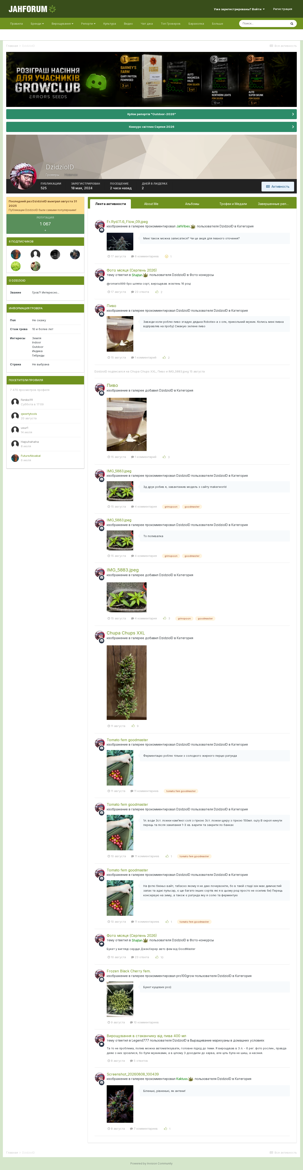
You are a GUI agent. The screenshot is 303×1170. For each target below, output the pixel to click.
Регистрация (282, 9)
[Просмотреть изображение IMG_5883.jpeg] (120, 490)
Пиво (111, 306)
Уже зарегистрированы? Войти (238, 9)
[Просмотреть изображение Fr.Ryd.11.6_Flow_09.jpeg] (120, 241)
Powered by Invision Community (151, 1163)
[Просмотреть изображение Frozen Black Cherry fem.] (120, 999)
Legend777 (140, 1040)
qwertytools (29, 414)
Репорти (87, 23)
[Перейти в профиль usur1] (15, 430)
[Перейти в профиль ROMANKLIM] (16, 266)
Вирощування (62, 23)
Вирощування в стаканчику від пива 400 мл (146, 1036)
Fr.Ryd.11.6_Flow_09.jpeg (127, 222)
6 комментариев (146, 256)
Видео (128, 23)
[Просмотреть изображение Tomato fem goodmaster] (120, 767)
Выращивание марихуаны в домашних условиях (227, 1040)
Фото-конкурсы (202, 275)
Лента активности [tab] (110, 204)
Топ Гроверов (171, 23)
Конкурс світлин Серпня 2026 (151, 126)
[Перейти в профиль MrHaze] (35, 266)
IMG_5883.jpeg (179, 371)
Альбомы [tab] (192, 204)
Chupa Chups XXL (143, 371)
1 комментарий (145, 357)
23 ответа (141, 291)
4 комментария (145, 506)
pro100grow (185, 976)
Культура (109, 23)
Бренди (36, 23)
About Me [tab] (151, 204)
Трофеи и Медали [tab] (233, 204)
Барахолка (196, 23)
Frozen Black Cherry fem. (129, 971)
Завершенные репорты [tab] (276, 204)
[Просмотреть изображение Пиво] (120, 333)
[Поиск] (292, 23)
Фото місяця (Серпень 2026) (132, 270)
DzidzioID (227, 226)
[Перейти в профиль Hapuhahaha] (35, 254)
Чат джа (147, 23)
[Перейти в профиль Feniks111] (15, 402)
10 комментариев (146, 1022)
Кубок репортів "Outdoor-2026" (151, 114)
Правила (16, 23)
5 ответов (140, 1060)
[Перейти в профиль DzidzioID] (100, 225)
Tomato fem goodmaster (127, 740)
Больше (217, 23)
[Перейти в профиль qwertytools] (15, 416)
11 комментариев (146, 791)
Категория (245, 226)
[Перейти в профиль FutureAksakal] (16, 254)
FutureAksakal (31, 455)
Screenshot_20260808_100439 (133, 1074)
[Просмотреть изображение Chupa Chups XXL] (127, 682)
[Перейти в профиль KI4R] (75, 254)
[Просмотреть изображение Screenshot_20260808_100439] (120, 1103)
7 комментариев (145, 1128)
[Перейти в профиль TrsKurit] (55, 254)
